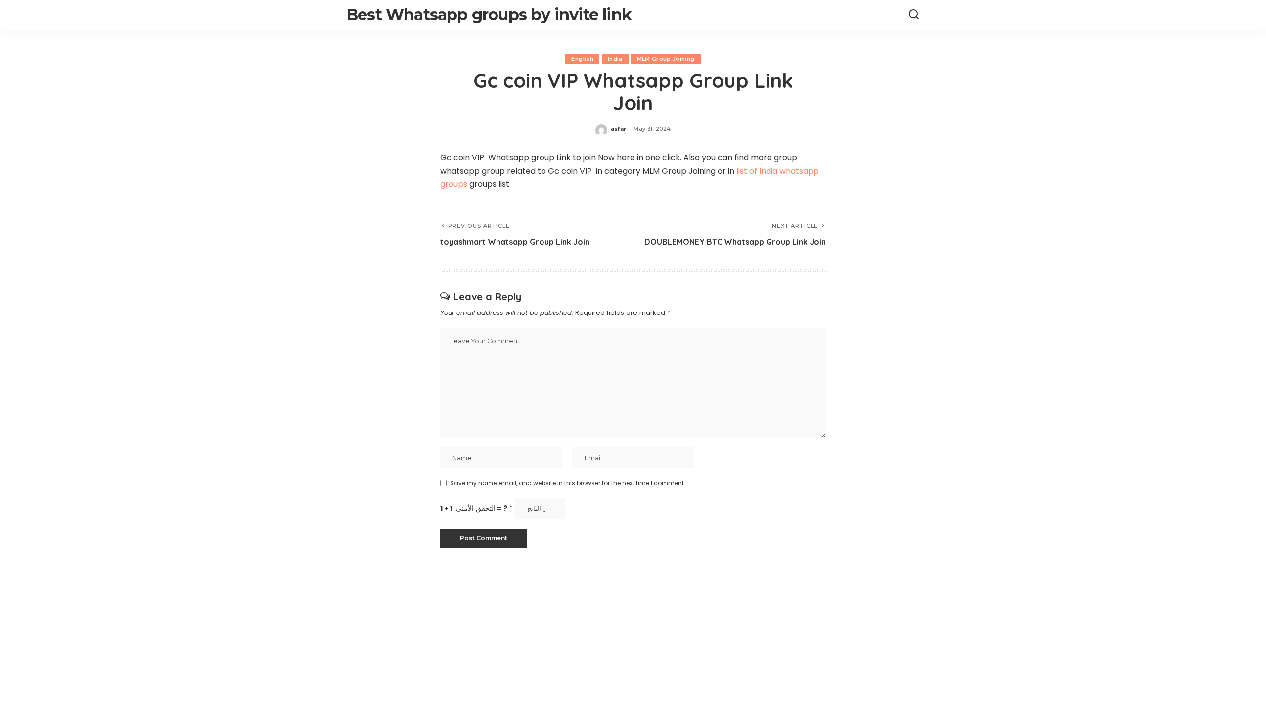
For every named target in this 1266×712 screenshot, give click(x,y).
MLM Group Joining (666, 58)
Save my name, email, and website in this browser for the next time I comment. (567, 483)
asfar (619, 128)
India (615, 58)
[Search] (914, 15)
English (582, 58)
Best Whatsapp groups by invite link (489, 14)
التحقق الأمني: (476, 508)
